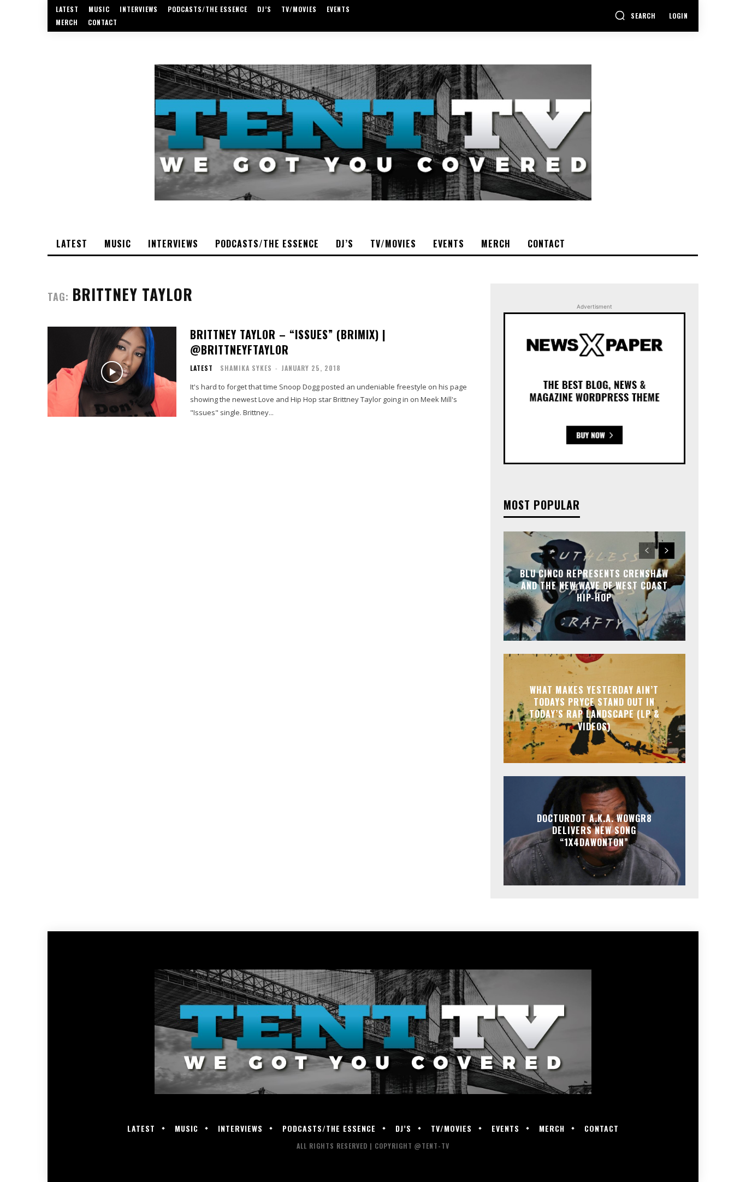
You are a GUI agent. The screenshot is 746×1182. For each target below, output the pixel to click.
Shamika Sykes (246, 368)
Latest (201, 368)
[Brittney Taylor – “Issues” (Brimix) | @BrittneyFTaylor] (112, 372)
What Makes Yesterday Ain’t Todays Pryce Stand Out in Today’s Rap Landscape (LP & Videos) (594, 708)
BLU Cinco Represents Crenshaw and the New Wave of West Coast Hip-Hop (594, 586)
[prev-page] (647, 550)
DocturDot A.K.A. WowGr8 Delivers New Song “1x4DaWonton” (594, 830)
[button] (635, 15)
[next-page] (666, 550)
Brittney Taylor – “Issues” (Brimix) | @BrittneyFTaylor (288, 342)
